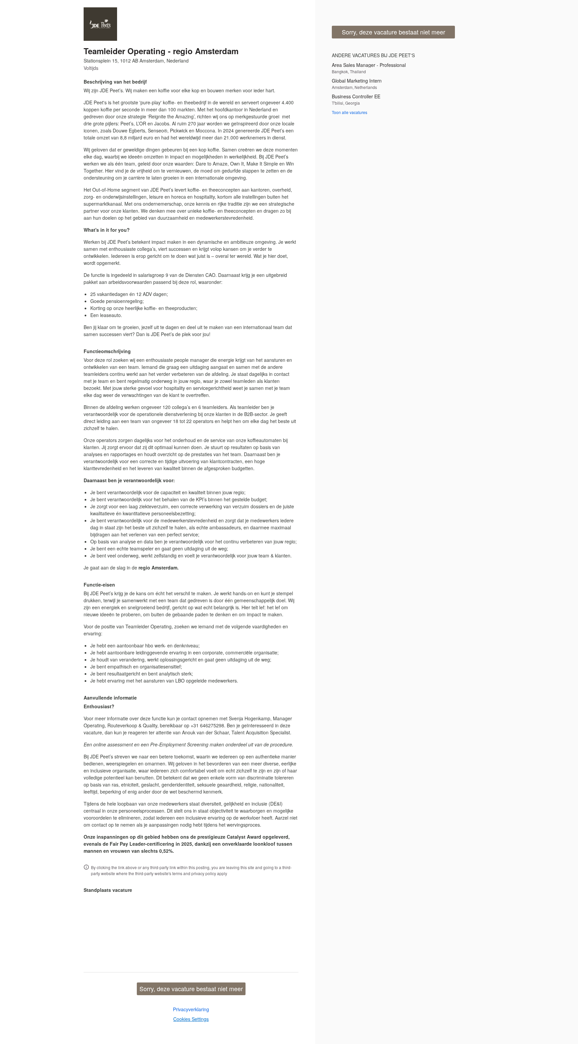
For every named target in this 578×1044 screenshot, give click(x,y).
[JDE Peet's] (100, 24)
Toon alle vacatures (349, 112)
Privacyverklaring (191, 1009)
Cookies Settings (191, 1019)
